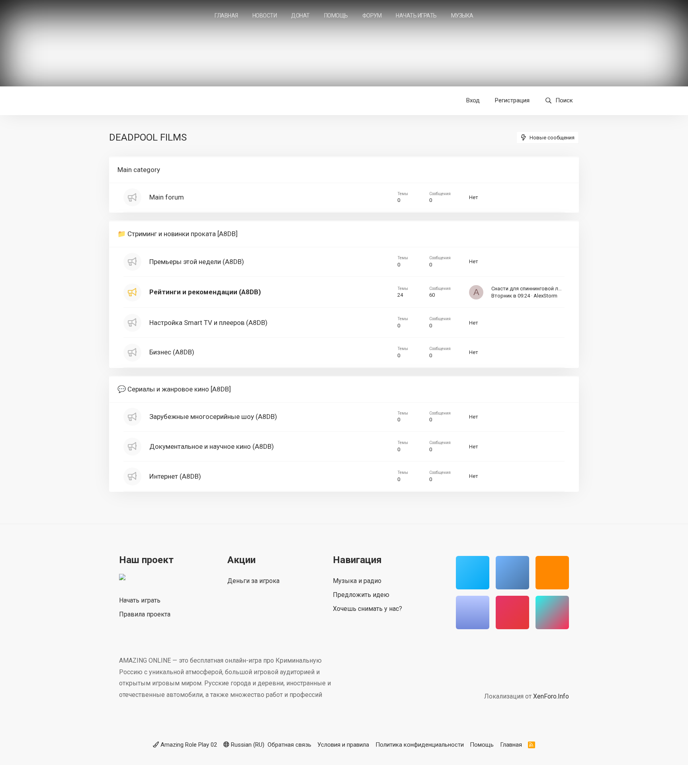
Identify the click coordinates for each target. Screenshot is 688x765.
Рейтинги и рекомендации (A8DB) (205, 292)
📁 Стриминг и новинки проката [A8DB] (177, 234)
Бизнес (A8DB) (171, 352)
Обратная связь (289, 744)
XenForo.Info (551, 696)
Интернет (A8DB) (175, 476)
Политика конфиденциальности (419, 744)
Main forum (166, 197)
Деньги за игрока (253, 581)
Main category (138, 170)
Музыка (462, 15)
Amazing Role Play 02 (188, 744)
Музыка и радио (357, 581)
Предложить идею (361, 595)
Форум (372, 15)
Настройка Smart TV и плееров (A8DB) (208, 323)
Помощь (336, 15)
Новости (264, 15)
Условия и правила (343, 744)
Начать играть (416, 15)
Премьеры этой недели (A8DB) (196, 262)
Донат (300, 15)
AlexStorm (545, 296)
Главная (226, 15)
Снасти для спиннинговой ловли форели (541, 289)
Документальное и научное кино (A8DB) (211, 446)
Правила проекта (144, 614)
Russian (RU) (246, 744)
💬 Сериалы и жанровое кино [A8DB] (174, 389)
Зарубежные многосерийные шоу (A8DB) (213, 417)
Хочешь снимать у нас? (367, 608)
